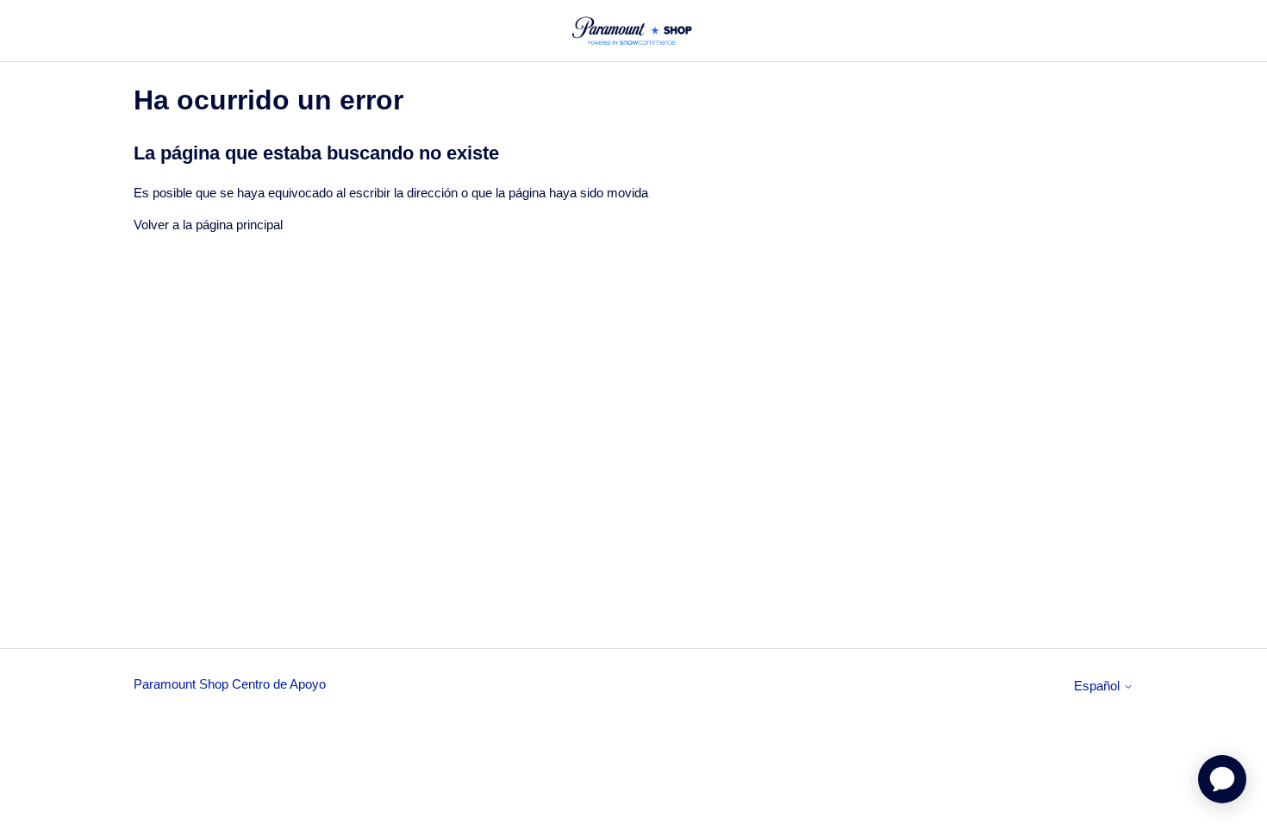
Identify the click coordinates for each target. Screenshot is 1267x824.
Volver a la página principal (208, 224)
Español (1098, 685)
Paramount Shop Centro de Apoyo (230, 684)
